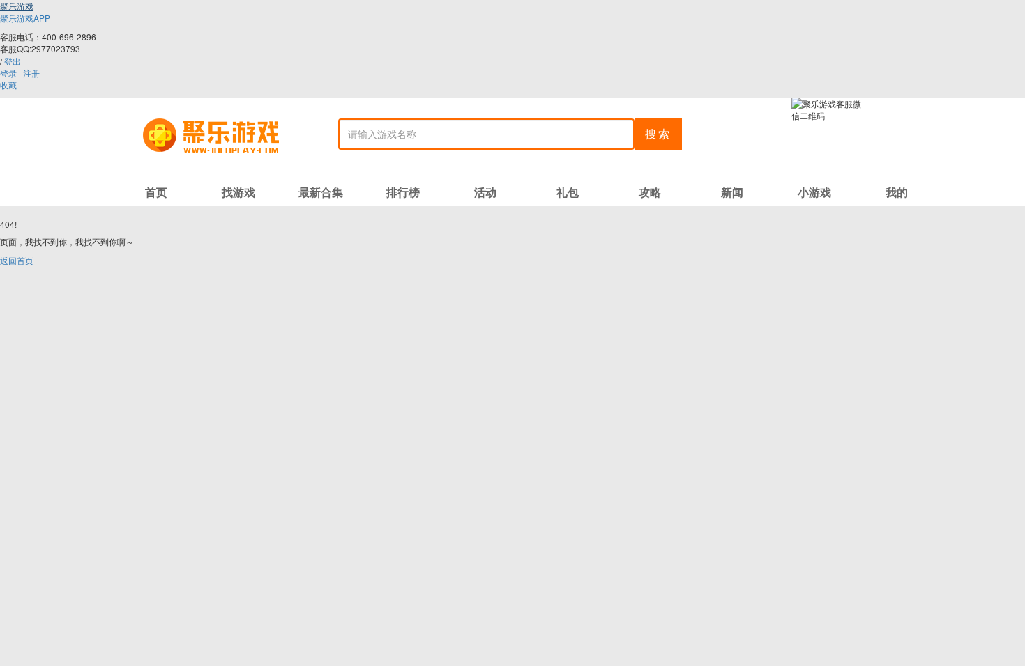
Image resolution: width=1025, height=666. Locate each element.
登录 (8, 73)
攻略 (650, 192)
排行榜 (403, 192)
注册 (31, 73)
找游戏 (238, 192)
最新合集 (320, 192)
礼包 (567, 192)
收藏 (8, 85)
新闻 (732, 192)
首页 (156, 192)
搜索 (658, 133)
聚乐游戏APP (25, 18)
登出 (12, 61)
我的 (897, 192)
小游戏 (814, 192)
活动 (485, 192)
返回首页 (16, 260)
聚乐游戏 (16, 6)
